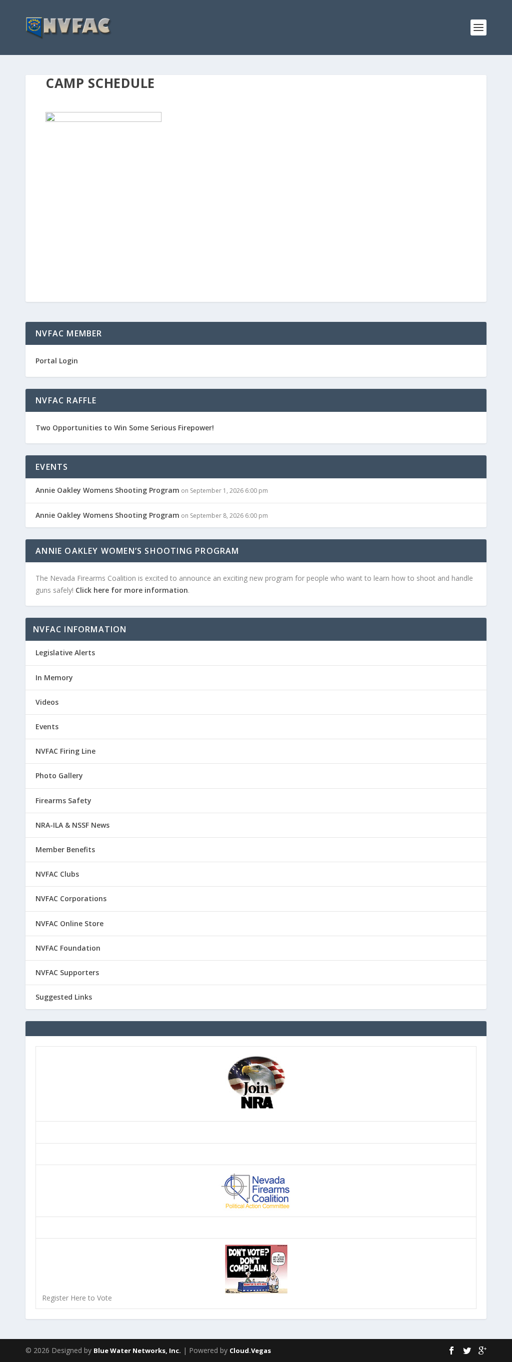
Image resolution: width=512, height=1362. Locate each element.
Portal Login (57, 360)
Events (47, 726)
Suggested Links (64, 997)
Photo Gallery (59, 775)
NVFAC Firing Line (66, 751)
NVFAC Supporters (67, 972)
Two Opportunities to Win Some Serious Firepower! (125, 427)
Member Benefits (65, 849)
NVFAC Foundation (68, 948)
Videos (47, 702)
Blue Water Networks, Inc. (137, 1350)
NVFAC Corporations (71, 898)
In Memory (54, 677)
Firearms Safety (64, 800)
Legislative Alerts (65, 652)
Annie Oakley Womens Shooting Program (108, 490)
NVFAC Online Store (70, 923)
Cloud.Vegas (250, 1350)
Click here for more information (132, 590)
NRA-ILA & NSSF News (73, 825)
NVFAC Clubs (57, 874)
